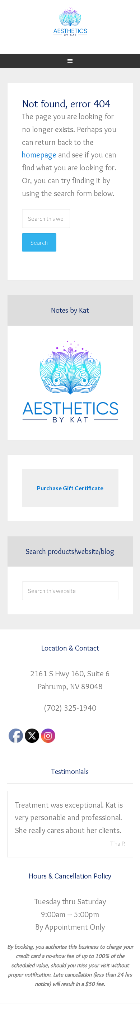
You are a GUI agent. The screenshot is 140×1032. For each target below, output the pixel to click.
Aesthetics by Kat (70, 21)
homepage (39, 155)
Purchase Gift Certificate (70, 488)
